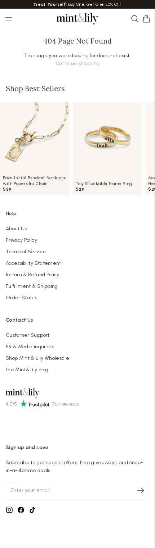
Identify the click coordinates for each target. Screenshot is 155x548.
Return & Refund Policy (32, 275)
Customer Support (28, 335)
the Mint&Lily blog (27, 370)
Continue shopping (78, 63)
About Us (16, 229)
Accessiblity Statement (33, 263)
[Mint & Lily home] (77, 18)
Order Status (21, 298)
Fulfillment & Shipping (32, 286)
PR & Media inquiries (30, 347)
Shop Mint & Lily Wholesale (37, 358)
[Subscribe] (140, 490)
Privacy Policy (21, 240)
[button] (146, 18)
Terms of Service (26, 252)
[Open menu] (8, 18)
